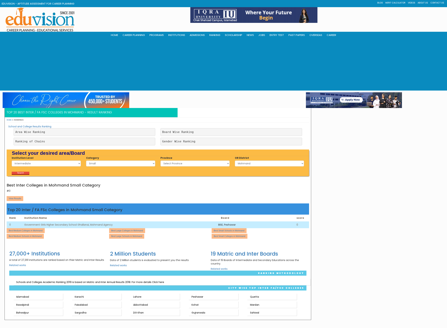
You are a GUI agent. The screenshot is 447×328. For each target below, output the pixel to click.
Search (20, 173)
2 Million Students (133, 254)
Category (92, 158)
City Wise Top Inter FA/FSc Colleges (266, 287)
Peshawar (197, 297)
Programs (156, 35)
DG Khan (138, 312)
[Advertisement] (223, 64)
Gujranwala (198, 312)
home (114, 35)
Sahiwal (254, 312)
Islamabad (22, 297)
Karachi (79, 297)
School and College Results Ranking (29, 126)
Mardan (254, 305)
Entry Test (277, 35)
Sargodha (80, 312)
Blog (380, 2)
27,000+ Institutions (34, 253)
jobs (261, 35)
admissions (197, 35)
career (331, 35)
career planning (134, 35)
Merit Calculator (395, 2)
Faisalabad (81, 305)
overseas (315, 35)
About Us (423, 2)
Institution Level (22, 158)
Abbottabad (140, 305)
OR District (242, 158)
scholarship (233, 35)
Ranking (214, 35)
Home (9, 120)
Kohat (195, 305)
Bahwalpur (22, 312)
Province (166, 158)
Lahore (137, 297)
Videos (411, 2)
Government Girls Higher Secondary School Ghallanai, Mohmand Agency (68, 224)
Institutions (176, 35)
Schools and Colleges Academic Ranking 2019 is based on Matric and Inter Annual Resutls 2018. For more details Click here (90, 282)
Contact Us (437, 2)
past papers (296, 35)
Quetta (254, 297)
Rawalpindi (22, 305)
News (250, 35)
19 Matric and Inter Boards (244, 254)
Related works (17, 265)
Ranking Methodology (281, 273)
